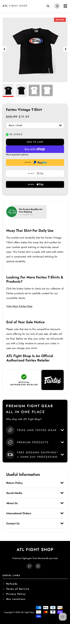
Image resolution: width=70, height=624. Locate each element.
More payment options (17, 154)
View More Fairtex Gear (19, 306)
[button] (5, 49)
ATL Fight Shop (27, 612)
